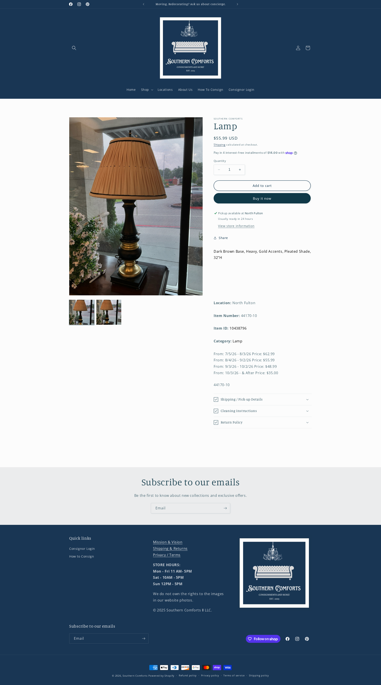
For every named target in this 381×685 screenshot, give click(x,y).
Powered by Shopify (161, 675)
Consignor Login (82, 548)
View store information (236, 226)
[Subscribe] (225, 508)
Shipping (220, 144)
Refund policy (188, 675)
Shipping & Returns (170, 548)
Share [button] (223, 238)
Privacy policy (210, 675)
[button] (74, 48)
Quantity (220, 161)
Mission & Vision (168, 542)
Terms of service (234, 675)
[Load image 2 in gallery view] (108, 312)
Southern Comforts (135, 675)
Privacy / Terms (167, 554)
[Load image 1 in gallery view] (81, 312)
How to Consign (81, 556)
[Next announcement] (237, 4)
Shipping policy (259, 675)
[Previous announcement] (143, 4)
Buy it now (262, 198)
